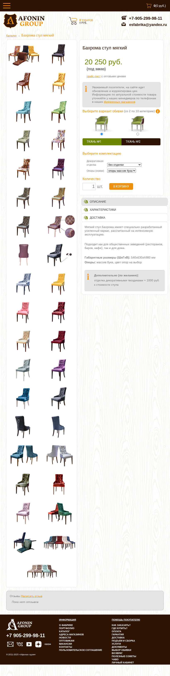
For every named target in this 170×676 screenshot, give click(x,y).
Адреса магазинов (71, 634)
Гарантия (118, 634)
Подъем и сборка (123, 640)
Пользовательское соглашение (80, 650)
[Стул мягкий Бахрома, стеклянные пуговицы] (24, 283)
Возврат (117, 653)
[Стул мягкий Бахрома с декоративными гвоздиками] (24, 455)
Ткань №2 (133, 141)
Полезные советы (124, 656)
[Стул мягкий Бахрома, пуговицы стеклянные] (24, 512)
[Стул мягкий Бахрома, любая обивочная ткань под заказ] (59, 512)
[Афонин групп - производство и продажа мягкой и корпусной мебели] (24, 27)
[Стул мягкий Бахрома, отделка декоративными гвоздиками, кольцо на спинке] (24, 426)
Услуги (116, 644)
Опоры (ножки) (95, 170)
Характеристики (103, 209)
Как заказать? (121, 625)
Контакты (65, 647)
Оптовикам (66, 640)
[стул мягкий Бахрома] (24, 398)
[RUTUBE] (29, 644)
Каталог (11, 35)
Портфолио (66, 628)
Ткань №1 (94, 141)
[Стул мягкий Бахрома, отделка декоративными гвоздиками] (59, 398)
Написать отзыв (31, 596)
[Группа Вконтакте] (20, 644)
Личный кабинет (123, 662)
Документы (119, 647)
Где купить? (120, 628)
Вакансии (65, 644)
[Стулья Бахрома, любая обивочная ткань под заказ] (24, 54)
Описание (98, 201)
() (160, 5)
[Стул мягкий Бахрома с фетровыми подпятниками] (59, 254)
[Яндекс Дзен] (38, 644)
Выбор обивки (121, 650)
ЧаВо (115, 659)
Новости (65, 637)
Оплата (116, 631)
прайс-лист (94, 76)
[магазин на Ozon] (48, 644)
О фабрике (66, 625)
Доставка (97, 217)
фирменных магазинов (119, 101)
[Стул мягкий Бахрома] (59, 54)
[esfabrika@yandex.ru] (10, 644)
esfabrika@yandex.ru (148, 25)
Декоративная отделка (95, 163)
